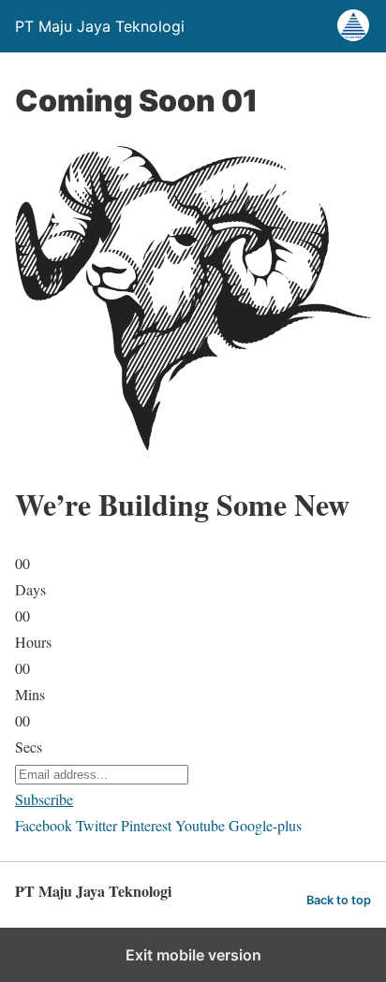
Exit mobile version (193, 954)
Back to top (338, 900)
